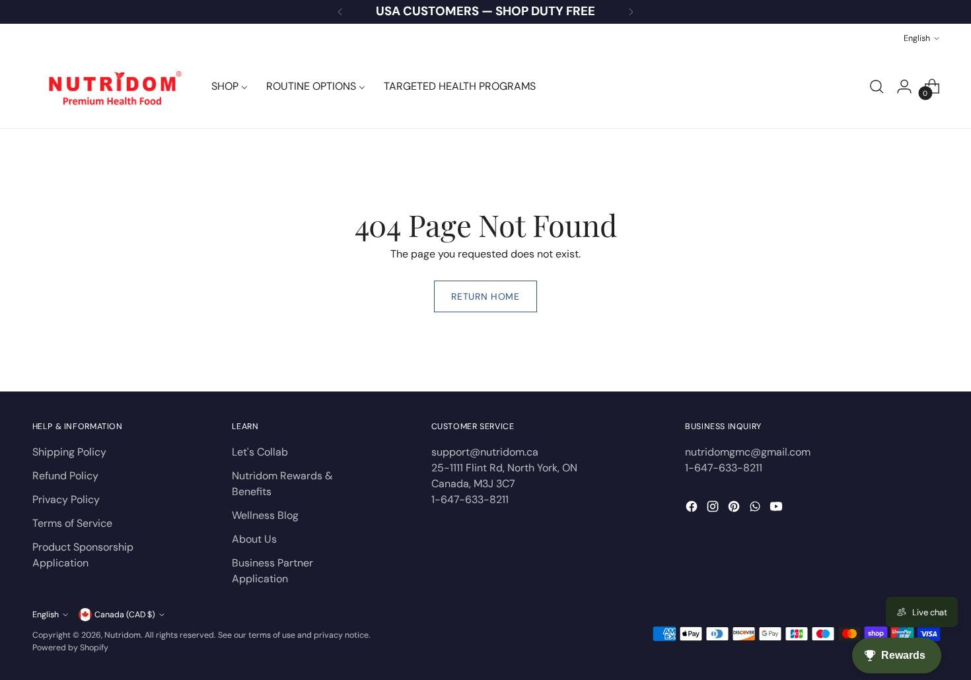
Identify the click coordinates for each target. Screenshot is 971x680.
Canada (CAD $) (124, 614)
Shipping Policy (69, 452)
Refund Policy (65, 476)
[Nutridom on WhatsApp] (756, 509)
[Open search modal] (876, 86)
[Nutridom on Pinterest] (735, 509)
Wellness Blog (265, 515)
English (917, 38)
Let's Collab (260, 452)
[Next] (630, 12)
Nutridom (122, 635)
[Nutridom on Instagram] (714, 509)
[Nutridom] (111, 86)
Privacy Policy (66, 499)
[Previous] (340, 12)
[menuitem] (229, 86)
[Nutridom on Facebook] (693, 509)
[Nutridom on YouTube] (777, 509)
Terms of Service (72, 523)
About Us (254, 539)
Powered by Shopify (70, 647)
